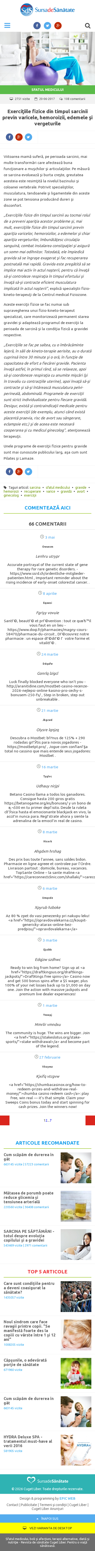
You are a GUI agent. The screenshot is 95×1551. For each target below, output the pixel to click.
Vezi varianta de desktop (50, 1528)
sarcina (35, 487)
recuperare (32, 491)
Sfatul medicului (47, 90)
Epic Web (67, 1498)
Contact (13, 1505)
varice (50, 491)
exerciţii (30, 495)
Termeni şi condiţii (53, 1505)
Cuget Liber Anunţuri (47, 1509)
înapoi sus (49, 1518)
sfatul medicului (58, 487)
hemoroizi (11, 491)
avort (81, 491)
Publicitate (29, 1505)
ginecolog (11, 495)
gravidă (66, 491)
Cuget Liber (78, 1505)
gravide (80, 487)
